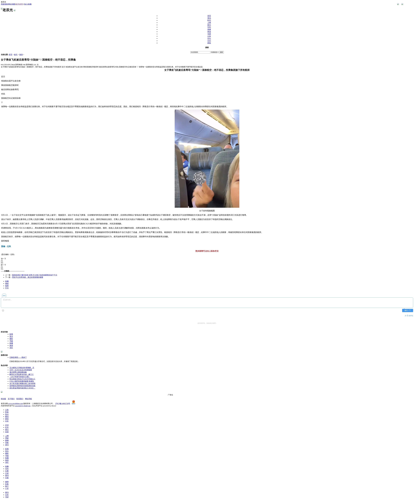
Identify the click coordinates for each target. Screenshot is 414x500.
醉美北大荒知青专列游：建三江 (21, 374)
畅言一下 (408, 310)
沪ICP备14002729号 (62, 403)
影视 (11, 334)
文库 (7, 495)
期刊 (7, 492)
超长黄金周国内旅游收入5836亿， (22, 388)
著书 (7, 475)
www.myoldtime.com (15, 403)
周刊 (7, 445)
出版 (7, 478)
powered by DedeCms (22, 406)
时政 (7, 412)
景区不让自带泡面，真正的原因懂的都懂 (27, 277)
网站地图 (11, 4)
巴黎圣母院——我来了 (18, 357)
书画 (11, 341)
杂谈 (7, 432)
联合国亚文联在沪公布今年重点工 (22, 379)
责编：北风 (6, 246)
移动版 (3, 399)
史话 (7, 425)
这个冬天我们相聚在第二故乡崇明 (22, 383)
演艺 (11, 348)
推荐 (7, 286)
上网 (7, 436)
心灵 (7, 488)
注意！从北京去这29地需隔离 (20, 370)
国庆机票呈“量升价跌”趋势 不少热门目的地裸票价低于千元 (34, 275)
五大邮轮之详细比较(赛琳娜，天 (21, 368)
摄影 (11, 339)
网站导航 (28, 399)
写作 (7, 469)
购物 (7, 440)
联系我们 (19, 399)
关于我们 (11, 399)
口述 (7, 473)
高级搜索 (4, 4)
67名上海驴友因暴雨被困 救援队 (21, 381)
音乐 (11, 336)
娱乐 (15, 54)
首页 (10, 54)
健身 (7, 482)
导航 (7, 443)
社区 (7, 421)
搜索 (221, 52)
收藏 (7, 281)
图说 (7, 416)
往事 (7, 471)
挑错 (7, 283)
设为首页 (19, 4)
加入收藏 (27, 4)
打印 (7, 288)
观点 (7, 430)
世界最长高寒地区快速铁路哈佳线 (22, 386)
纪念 (7, 427)
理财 (7, 438)
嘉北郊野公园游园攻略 (18, 372)
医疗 (7, 486)
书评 (7, 497)
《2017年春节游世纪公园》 (19, 377)
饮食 (7, 484)
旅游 (21, 54)
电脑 (7, 466)
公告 (7, 410)
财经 (7, 419)
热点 (7, 414)
